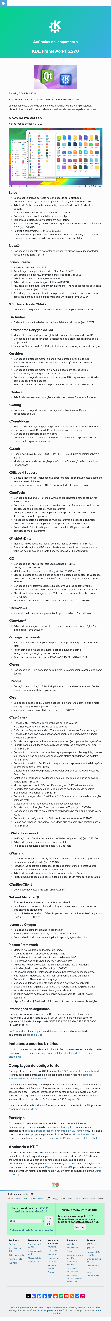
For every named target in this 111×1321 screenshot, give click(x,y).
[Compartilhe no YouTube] (66, 1295)
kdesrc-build (35, 1099)
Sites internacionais (93, 1274)
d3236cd (95, 1307)
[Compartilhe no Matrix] (28, 1295)
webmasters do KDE (37, 1307)
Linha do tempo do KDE (94, 1260)
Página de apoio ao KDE (59, 1167)
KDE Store (91, 1244)
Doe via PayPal (49, 1221)
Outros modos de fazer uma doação (31, 1230)
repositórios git (62, 1127)
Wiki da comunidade (73, 1245)
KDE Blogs (52, 1251)
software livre (49, 1152)
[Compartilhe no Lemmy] (61, 1295)
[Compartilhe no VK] (77, 1295)
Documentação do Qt (35, 1252)
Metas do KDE (34, 1258)
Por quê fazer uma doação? (33, 1209)
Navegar (79, 1227)
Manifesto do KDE (93, 1267)
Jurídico (56, 1313)
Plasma (12, 1244)
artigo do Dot (34, 1034)
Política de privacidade (72, 1270)
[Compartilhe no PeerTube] (72, 1295)
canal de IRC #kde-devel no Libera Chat (74, 1138)
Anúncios (52, 1247)
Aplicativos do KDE (15, 1249)
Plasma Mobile (15, 1259)
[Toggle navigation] (108, 3)
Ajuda (69, 1251)
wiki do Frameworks (83, 1134)
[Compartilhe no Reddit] (55, 1295)
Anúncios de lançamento (55, 42)
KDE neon (13, 1263)
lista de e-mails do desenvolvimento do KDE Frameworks (57, 1130)
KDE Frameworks (16, 1255)
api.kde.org (32, 1109)
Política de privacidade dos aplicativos (74, 1278)
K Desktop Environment (51, 1310)
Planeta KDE (53, 1254)
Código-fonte (34, 1262)
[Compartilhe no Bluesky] (39, 1295)
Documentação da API (35, 1245)
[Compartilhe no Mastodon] (34, 1295)
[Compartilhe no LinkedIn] (50, 1295)
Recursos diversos (52, 1267)
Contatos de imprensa (53, 1260)
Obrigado (52, 1272)
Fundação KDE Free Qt (93, 1253)
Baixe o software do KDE (75, 1256)
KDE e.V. (90, 1248)
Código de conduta (72, 1263)
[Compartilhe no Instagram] (82, 1295)
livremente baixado (89, 1071)
